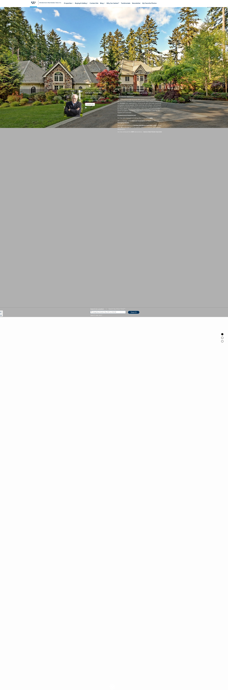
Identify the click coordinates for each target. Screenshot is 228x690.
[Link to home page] (33, 3)
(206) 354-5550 (95, 96)
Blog (102, 4)
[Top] (222, 334)
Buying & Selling (82, 4)
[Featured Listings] (222, 338)
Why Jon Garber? (113, 3)
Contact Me (94, 3)
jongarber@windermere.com (95, 101)
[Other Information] (222, 341)
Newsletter (136, 3)
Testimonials (125, 3)
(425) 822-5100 (95, 98)
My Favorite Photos (149, 3)
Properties (69, 4)
